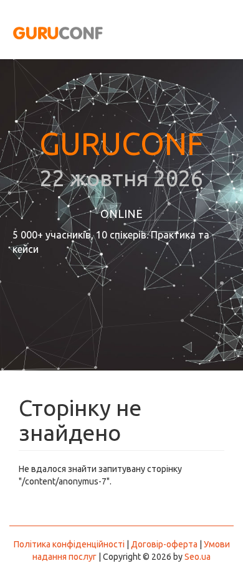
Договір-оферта (164, 544)
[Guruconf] (55, 31)
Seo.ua (197, 557)
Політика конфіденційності (69, 544)
